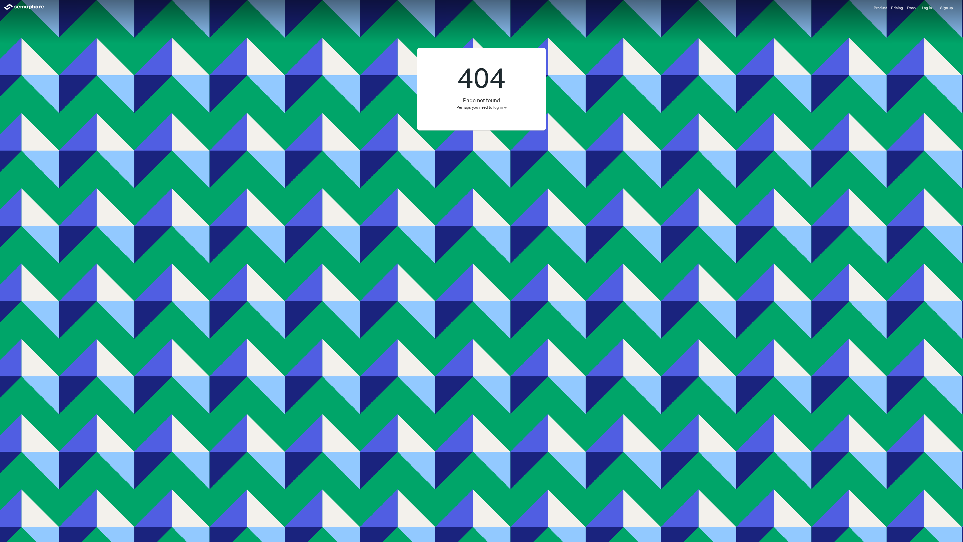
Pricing (897, 7)
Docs (911, 7)
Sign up (946, 7)
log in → (500, 107)
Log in (927, 7)
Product (880, 7)
